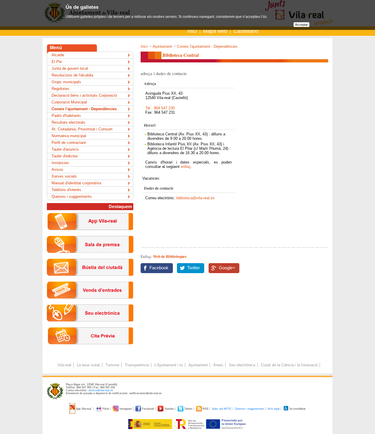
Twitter (193, 267)
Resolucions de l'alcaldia (72, 75)
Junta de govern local (70, 68)
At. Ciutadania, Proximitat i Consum (82, 129)
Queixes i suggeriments (72, 196)
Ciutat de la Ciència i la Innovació (289, 365)
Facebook (158, 267)
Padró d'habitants (66, 115)
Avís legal (273, 408)
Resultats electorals (68, 122)
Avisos (57, 169)
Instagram (126, 408)
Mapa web (215, 31)
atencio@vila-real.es (100, 390)
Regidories (60, 88)
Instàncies (60, 163)
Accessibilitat (297, 408)
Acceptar (301, 24)
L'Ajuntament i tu (168, 365)
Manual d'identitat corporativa (76, 183)
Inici (192, 31)
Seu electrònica (242, 365)
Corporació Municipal (69, 102)
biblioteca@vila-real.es (195, 198)
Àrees (218, 365)
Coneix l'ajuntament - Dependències (207, 46)
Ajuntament (162, 46)
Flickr (106, 408)
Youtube (169, 408)
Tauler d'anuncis (65, 149)
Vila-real (64, 365)
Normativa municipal (69, 136)
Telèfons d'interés (66, 190)
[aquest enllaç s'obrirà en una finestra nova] (90, 326)
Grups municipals (66, 82)
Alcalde (58, 55)
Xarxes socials (64, 176)
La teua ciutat (88, 365)
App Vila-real (83, 408)
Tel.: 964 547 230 (160, 108)
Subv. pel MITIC (222, 408)
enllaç (186, 166)
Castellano (245, 31)
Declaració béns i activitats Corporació (84, 95)
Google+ (227, 267)
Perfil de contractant (69, 142)
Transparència (137, 365)
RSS (205, 408)
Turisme (112, 365)
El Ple (57, 61)
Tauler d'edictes (65, 156)
